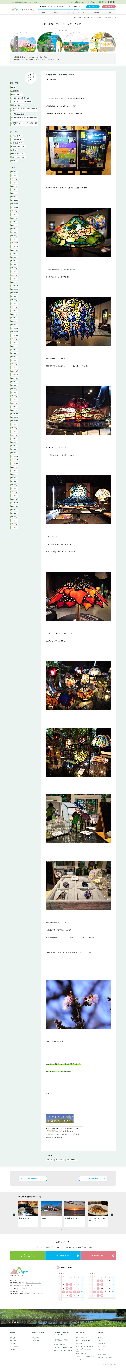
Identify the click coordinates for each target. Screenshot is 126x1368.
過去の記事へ (93, 1178)
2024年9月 (14, 253)
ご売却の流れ (35, 1340)
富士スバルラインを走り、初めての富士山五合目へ (24, 109)
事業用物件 (13, 1349)
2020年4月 (14, 442)
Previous (14, 1215)
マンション (81, 12)
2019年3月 (14, 488)
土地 (67, 12)
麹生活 (13, 87)
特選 (43, 12)
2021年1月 (14, 410)
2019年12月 (14, 456)
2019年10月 (14, 463)
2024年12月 (14, 243)
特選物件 (12, 1338)
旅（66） (14, 160)
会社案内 (77, 2)
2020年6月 (14, 435)
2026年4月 (14, 186)
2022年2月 (14, 364)
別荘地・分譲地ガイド (60, 1344)
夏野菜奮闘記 (15, 91)
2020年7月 (14, 431)
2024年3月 (14, 275)
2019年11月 (14, 460)
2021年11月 (14, 374)
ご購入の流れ (35, 1338)
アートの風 (79, 1343)
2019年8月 (14, 470)
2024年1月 (14, 282)
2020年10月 (14, 421)
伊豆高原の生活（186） (18, 146)
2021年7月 (14, 389)
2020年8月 (14, 428)
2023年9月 (14, 296)
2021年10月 (14, 378)
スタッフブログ (102, 1346)
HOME (75, 17)
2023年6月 (14, 307)
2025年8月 (14, 214)
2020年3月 (14, 445)
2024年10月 (14, 250)
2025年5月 (14, 225)
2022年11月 (14, 332)
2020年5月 (14, 438)
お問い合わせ (93, 2)
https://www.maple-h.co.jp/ (54, 1137)
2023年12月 (14, 285)
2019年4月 (14, 485)
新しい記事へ (32, 1178)
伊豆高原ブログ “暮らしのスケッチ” (87, 17)
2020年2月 (14, 449)
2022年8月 (14, 342)
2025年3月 (14, 232)
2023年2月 (14, 321)
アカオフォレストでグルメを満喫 (21, 101)
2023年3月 (14, 317)
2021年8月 (14, 385)
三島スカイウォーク (17, 105)
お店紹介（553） (16, 136)
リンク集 (78, 1359)
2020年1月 (14, 453)
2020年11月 (14, 417)
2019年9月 (14, 467)
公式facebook (101, 1343)
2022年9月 (14, 339)
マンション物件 (14, 1346)
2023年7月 (14, 303)
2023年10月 (14, 293)
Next (112, 1215)
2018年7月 (14, 517)
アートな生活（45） (17, 139)
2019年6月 (14, 478)
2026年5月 (14, 182)
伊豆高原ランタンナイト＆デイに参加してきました (24, 124)
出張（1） (14, 150)
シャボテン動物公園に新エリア (20, 98)
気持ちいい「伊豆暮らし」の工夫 (63, 1350)
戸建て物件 (13, 1340)
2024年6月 (14, 264)
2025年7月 (14, 218)
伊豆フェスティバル (81, 1354)
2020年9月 (14, 424)
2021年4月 (14, 399)
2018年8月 (14, 513)
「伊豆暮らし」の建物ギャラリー (63, 1347)
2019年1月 (14, 495)
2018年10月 (14, 506)
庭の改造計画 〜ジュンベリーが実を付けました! (24, 118)
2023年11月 (14, 289)
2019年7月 (14, 474)
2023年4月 (14, 314)
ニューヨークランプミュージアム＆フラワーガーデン (63, 1064)
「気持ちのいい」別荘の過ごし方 (85, 1356)
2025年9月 (14, 211)
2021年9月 (14, 381)
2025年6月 (14, 221)
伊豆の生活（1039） (17, 143)
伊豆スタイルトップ (81, 1338)
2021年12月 (14, 371)
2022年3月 (14, 360)
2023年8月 (14, 300)
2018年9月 (14, 510)
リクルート (85, 2)
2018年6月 (14, 520)
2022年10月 (14, 335)
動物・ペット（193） (17, 153)
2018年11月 (14, 502)
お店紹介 (49, 1160)
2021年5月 (14, 396)
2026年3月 (14, 189)
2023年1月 (14, 325)
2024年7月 (14, 260)
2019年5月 (14, 481)
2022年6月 (14, 349)
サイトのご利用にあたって (105, 1357)
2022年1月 (14, 367)
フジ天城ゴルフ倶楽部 (17, 114)
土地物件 (12, 1343)
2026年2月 (14, 193)
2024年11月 (14, 246)
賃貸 (109, 12)
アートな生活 (59, 1160)
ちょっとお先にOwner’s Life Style (83, 1350)
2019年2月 (14, 492)
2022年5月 (14, 353)
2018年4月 (14, 527)
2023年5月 (14, 310)
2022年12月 (14, 328)
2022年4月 (14, 357)
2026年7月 (14, 175)
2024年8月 (14, 257)
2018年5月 (14, 524)
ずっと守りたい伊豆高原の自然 (84, 1346)
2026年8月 (14, 172)
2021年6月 (14, 392)
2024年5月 (14, 268)
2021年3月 (14, 403)
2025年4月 (14, 228)
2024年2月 (14, 278)
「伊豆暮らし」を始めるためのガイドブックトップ (62, 1341)
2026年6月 (14, 179)
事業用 (96, 12)
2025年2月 (14, 236)
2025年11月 (14, 204)
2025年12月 (14, 200)
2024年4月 (14, 271)
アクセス (70, 2)
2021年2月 (14, 406)
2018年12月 (14, 499)
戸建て (55, 12)
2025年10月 (14, 207)
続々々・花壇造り (16, 94)
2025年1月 (14, 239)
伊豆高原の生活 (71, 1160)
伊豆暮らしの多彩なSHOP (83, 1340)
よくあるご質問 (102, 1354)
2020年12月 (14, 413)
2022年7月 (14, 346)
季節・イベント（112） (18, 157)
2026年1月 (14, 197)
